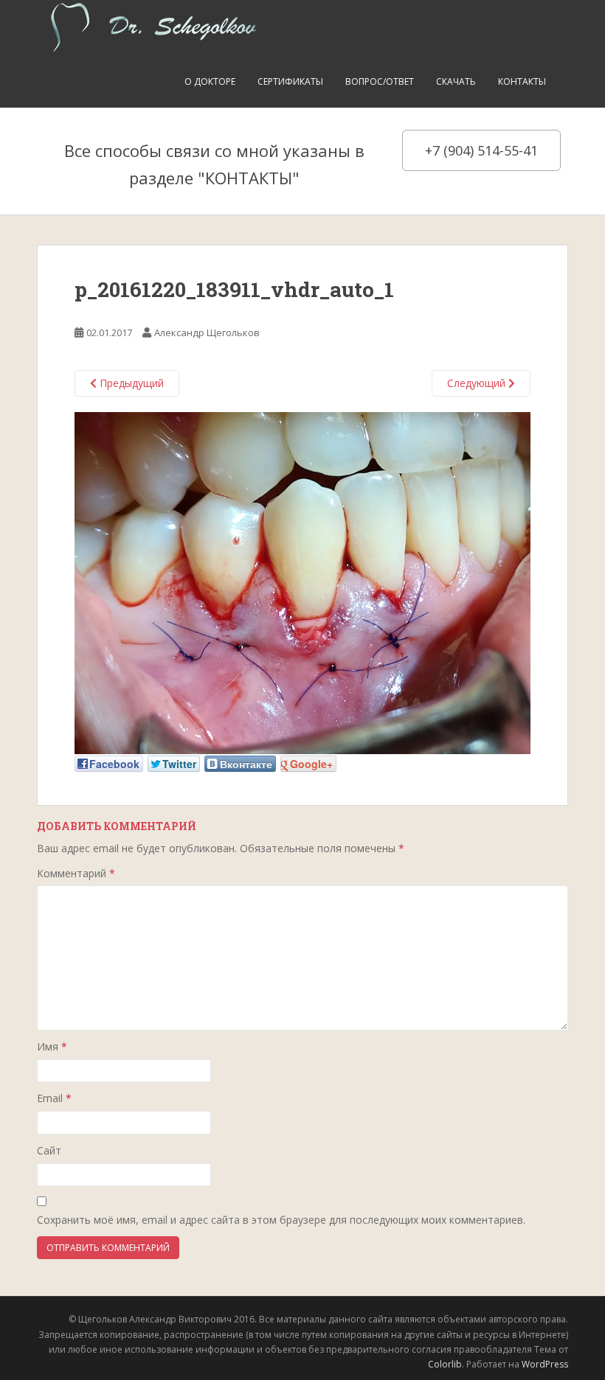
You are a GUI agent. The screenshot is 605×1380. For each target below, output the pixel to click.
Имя (52, 1046)
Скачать (456, 81)
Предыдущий (130, 383)
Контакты (522, 81)
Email (54, 1098)
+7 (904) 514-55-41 (481, 150)
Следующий (477, 383)
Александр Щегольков (207, 332)
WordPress (545, 1364)
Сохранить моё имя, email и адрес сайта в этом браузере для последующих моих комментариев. (281, 1220)
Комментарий (76, 873)
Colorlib (445, 1364)
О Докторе (209, 81)
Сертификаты (290, 81)
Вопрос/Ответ (379, 81)
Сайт (49, 1150)
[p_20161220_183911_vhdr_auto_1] (302, 582)
